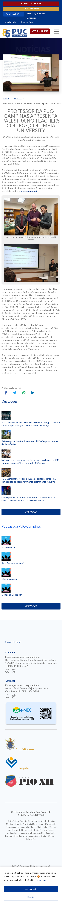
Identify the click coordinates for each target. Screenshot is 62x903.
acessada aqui (29, 190)
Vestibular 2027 (40, 31)
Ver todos (31, 606)
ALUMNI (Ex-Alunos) (36, 13)
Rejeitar (31, 897)
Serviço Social (8, 547)
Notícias (18, 98)
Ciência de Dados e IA (12, 594)
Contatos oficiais (31, 3)
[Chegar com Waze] (7, 671)
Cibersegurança (9, 579)
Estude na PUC (12, 14)
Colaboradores (33, 18)
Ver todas (31, 512)
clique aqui (41, 880)
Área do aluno (31, 8)
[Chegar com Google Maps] (13, 671)
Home (6, 98)
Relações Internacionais (13, 563)
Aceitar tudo (31, 889)
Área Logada (10, 22)
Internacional (27, 22)
